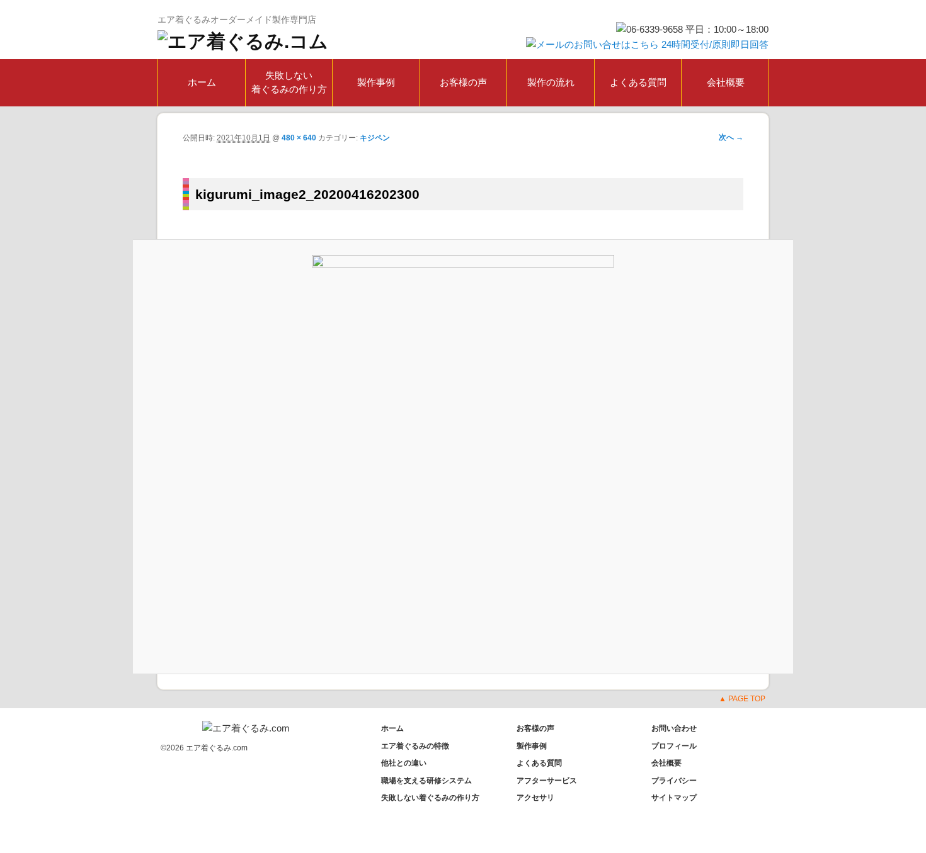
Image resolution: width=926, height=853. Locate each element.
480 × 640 (299, 137)
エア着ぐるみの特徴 (415, 746)
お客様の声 (463, 82)
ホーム (202, 82)
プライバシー (674, 780)
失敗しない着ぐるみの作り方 (289, 82)
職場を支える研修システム (426, 780)
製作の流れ (550, 82)
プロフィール (674, 746)
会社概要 (726, 82)
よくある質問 (638, 82)
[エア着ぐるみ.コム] (242, 41)
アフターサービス (547, 780)
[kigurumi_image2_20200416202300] (463, 456)
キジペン (375, 137)
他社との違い (403, 763)
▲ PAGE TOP (742, 698)
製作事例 (376, 82)
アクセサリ (535, 797)
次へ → (731, 137)
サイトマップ (674, 797)
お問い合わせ (674, 728)
